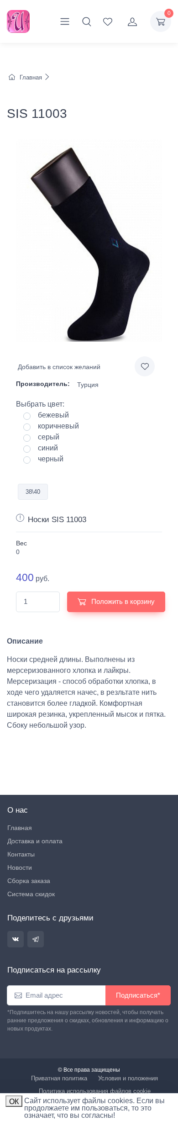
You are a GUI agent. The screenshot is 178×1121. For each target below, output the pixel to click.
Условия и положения (128, 1078)
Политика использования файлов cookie (95, 1091)
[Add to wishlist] (145, 366)
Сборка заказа (28, 880)
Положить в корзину (122, 601)
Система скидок (31, 894)
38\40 (33, 491)
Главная (31, 77)
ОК (14, 1101)
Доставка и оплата (35, 841)
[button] (86, 21)
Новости (19, 867)
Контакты (21, 854)
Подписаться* (138, 995)
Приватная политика (59, 1078)
